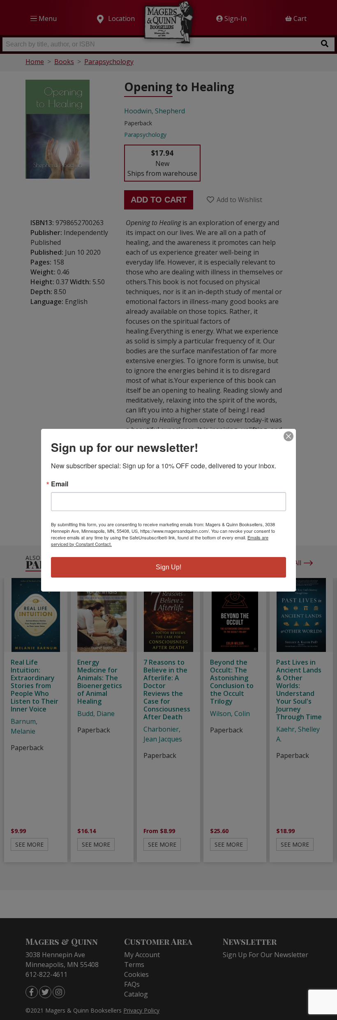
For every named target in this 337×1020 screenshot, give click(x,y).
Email (59, 484)
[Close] (288, 436)
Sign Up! (168, 567)
